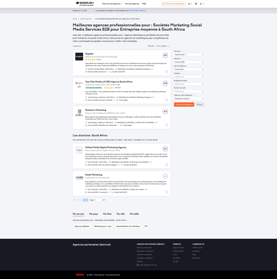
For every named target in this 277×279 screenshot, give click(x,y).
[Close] (176, 111)
